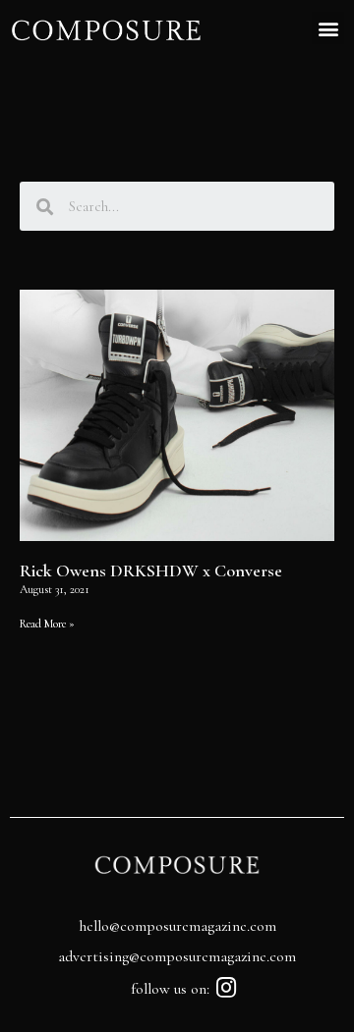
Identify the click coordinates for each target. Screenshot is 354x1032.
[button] (328, 28)
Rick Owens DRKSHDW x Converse (151, 570)
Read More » (47, 623)
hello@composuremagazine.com (177, 926)
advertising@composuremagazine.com (177, 956)
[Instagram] (226, 987)
